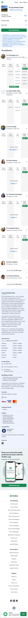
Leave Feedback (14, 544)
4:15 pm (10, 74)
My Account (14, 538)
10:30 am (17, 71)
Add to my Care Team (16, 10)
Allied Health (14, 555)
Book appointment (14, 30)
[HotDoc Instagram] (16, 601)
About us (14, 576)
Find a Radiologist (14, 531)
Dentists (14, 558)
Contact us (14, 582)
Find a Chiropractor (14, 516)
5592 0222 (5, 44)
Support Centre (14, 568)
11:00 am (17, 74)
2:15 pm (17, 80)
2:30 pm (10, 71)
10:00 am (24, 71)
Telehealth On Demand (14, 535)
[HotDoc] (2, 2)
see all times (13, 86)
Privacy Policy (14, 589)
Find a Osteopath (14, 525)
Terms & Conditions (14, 586)
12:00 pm (24, 83)
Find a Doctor (14, 504)
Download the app (14, 485)
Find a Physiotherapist (14, 510)
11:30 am (24, 80)
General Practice (14, 552)
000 (11, 46)
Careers (14, 579)
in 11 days (13, 251)
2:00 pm (17, 77)
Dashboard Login (14, 565)
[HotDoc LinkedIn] (14, 601)
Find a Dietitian (14, 522)
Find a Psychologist (14, 519)
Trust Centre (14, 592)
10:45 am (24, 77)
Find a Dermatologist (14, 528)
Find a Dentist (14, 507)
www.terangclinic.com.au (11, 366)
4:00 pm (17, 110)
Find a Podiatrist (14, 513)
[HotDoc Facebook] (11, 601)
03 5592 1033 (8, 363)
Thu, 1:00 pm (13, 149)
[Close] (1, 614)
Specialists (14, 562)
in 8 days (13, 183)
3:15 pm (17, 83)
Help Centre (14, 541)
